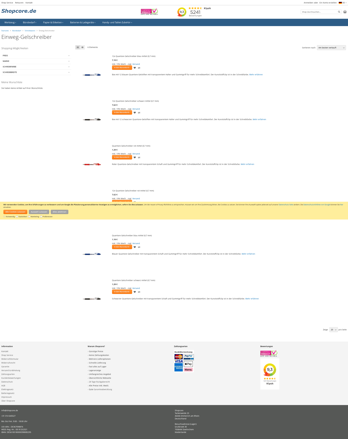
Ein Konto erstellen (328, 2)
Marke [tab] (6, 61)
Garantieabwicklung (103, 389)
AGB (3, 385)
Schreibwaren (30, 30)
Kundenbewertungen (11, 378)
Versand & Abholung (10, 370)
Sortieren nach (309, 47)
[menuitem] (10, 22)
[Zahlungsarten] (184, 371)
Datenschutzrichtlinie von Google (316, 204)
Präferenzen (47, 216)
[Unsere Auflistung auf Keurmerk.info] (149, 14)
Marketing (35, 216)
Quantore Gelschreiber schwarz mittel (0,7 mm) (133, 280)
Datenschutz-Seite (286, 204)
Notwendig (10, 216)
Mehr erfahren (256, 74)
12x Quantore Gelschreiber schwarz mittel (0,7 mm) (135, 101)
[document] (174, 210)
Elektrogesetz (7, 389)
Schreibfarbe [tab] (9, 66)
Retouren (19, 2)
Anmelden (308, 2)
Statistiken (22, 216)
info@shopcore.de (9, 410)
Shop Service (7, 2)
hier (341, 204)
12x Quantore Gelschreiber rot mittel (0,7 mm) (133, 190)
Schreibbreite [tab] (10, 72)
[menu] (174, 22)
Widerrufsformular (9, 359)
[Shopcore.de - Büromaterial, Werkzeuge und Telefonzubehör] (19, 11)
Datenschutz (7, 381)
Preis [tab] (5, 55)
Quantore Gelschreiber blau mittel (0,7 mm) (132, 235)
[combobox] (321, 12)
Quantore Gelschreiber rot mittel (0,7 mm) (131, 146)
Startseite (5, 30)
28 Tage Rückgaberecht (99, 381)
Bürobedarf (16, 30)
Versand (136, 64)
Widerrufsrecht (8, 362)
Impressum (6, 397)
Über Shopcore (8, 400)
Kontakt (29, 2)
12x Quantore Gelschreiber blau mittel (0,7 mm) (133, 56)
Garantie (5, 366)
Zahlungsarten (8, 374)
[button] (343, 2)
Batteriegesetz (7, 393)
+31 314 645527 (8, 416)
